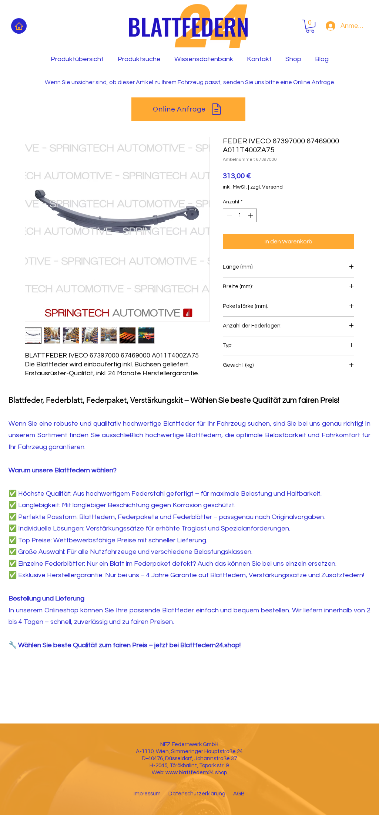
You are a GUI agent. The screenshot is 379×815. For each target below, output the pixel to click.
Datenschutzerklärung (197, 793)
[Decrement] (228, 215)
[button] (310, 26)
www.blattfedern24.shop (196, 772)
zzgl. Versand (266, 187)
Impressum (147, 793)
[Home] (19, 26)
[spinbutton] (239, 215)
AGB (239, 793)
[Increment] (251, 215)
